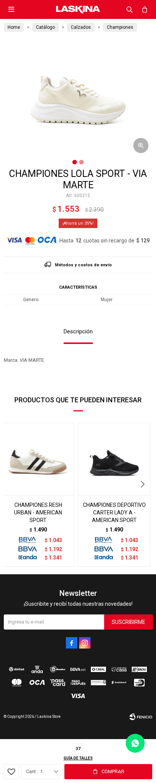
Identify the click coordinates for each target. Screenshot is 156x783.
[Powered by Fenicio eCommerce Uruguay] (140, 716)
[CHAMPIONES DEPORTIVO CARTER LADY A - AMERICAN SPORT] (114, 459)
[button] (129, 9)
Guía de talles (78, 758)
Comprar (112, 771)
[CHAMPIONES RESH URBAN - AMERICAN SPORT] (38, 459)
